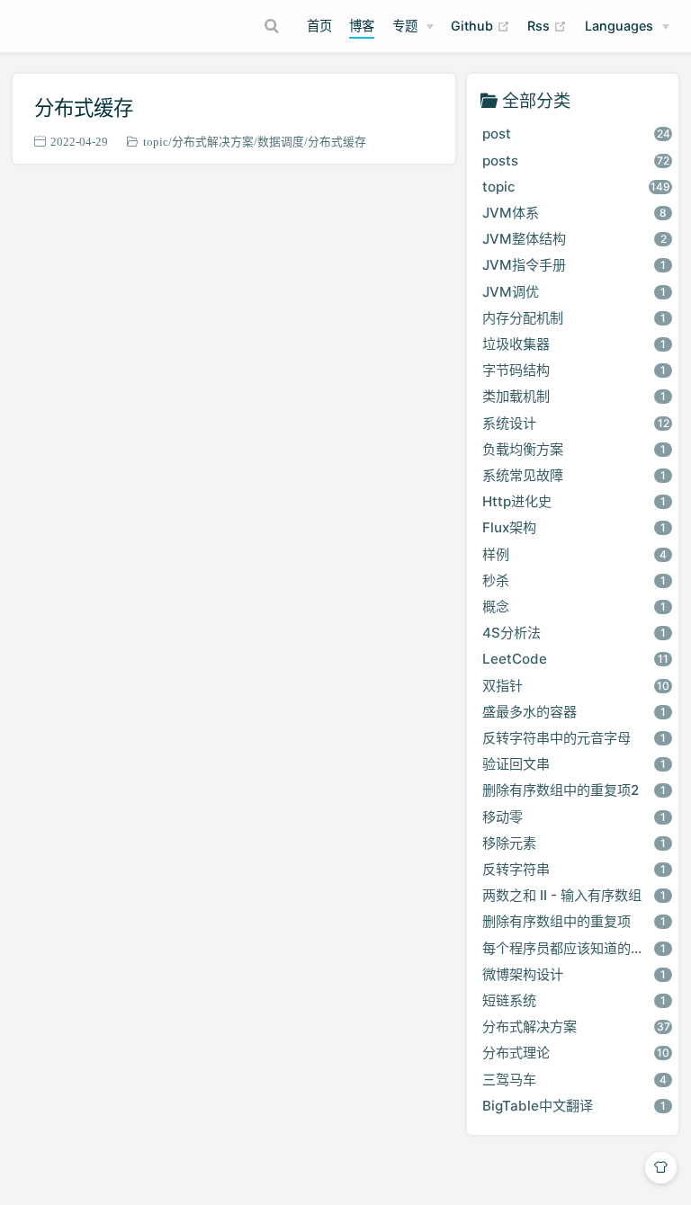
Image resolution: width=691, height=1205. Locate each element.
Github (480, 25)
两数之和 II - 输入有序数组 (574, 895)
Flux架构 (574, 527)
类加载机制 (574, 396)
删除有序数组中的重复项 (574, 921)
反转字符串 (574, 869)
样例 (574, 554)
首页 (319, 25)
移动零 (574, 817)
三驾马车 (574, 1079)
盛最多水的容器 (574, 711)
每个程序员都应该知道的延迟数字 (580, 948)
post (576, 133)
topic (155, 141)
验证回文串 (574, 763)
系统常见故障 (574, 475)
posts (575, 160)
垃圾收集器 (574, 344)
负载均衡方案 (574, 449)
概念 (574, 606)
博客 (361, 25)
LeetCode (575, 658)
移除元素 (574, 843)
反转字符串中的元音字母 (574, 737)
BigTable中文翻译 (574, 1105)
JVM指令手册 (574, 264)
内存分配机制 (574, 317)
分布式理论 (575, 1052)
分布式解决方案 (213, 141)
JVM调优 (574, 291)
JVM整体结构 (574, 238)
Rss (547, 25)
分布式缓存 (83, 107)
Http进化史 (574, 501)
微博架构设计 (574, 974)
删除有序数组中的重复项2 (574, 790)
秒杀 (574, 580)
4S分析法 (574, 632)
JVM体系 (574, 212)
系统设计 (575, 423)
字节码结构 (574, 370)
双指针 (575, 685)
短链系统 (574, 1000)
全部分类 (536, 100)
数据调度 (280, 141)
